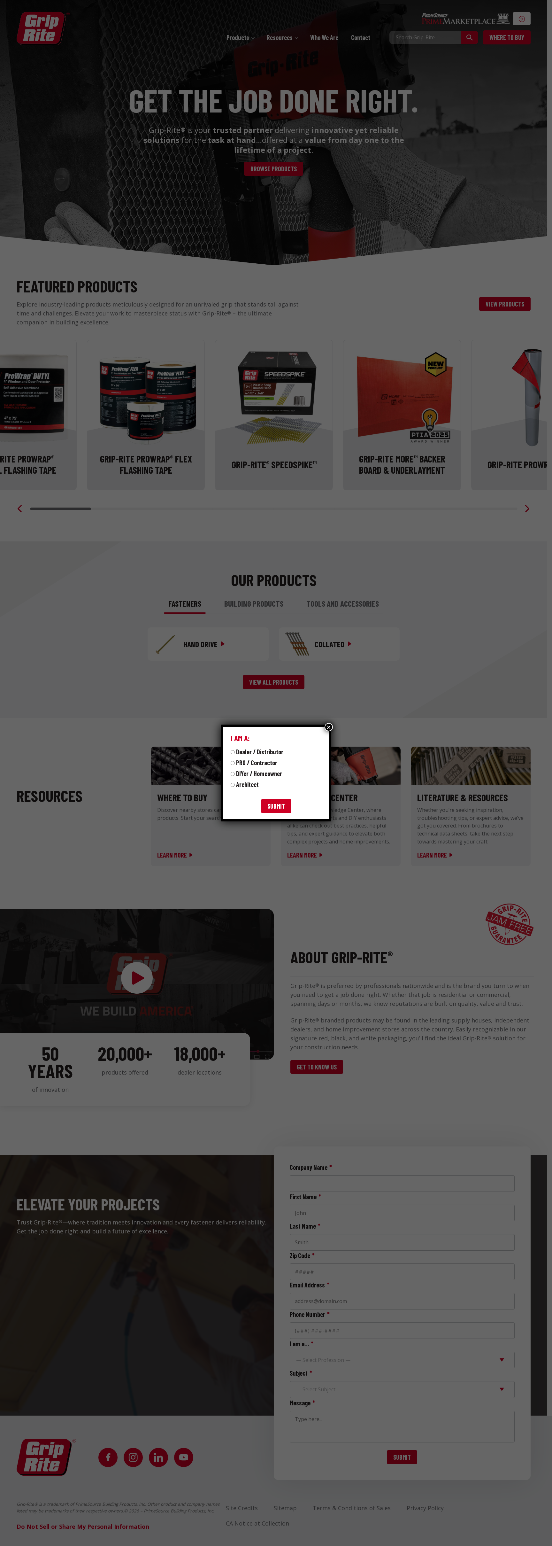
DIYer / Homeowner (259, 773)
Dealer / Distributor (259, 752)
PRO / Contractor (256, 762)
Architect (247, 784)
